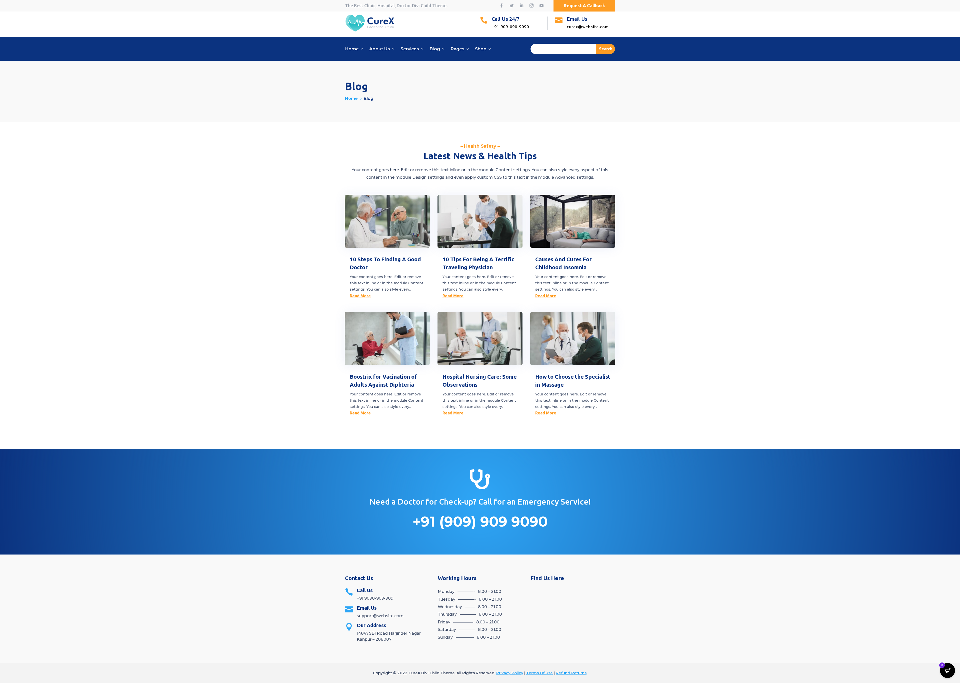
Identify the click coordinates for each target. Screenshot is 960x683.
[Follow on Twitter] (512, 6)
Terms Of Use (539, 672)
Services (409, 49)
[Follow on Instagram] (532, 6)
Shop (480, 49)
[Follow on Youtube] (542, 6)
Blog (435, 49)
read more (360, 296)
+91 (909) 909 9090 (480, 521)
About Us (379, 49)
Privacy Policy (509, 672)
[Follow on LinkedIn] (522, 6)
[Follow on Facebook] (502, 6)
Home (352, 49)
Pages (457, 49)
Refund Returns (571, 672)
